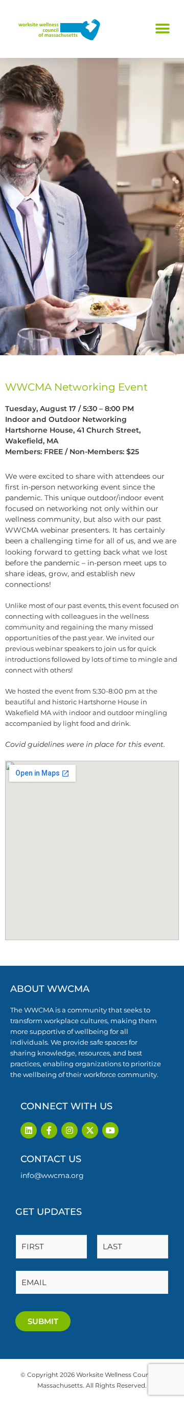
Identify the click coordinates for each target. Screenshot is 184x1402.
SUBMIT (43, 1321)
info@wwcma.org (52, 1175)
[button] (162, 28)
